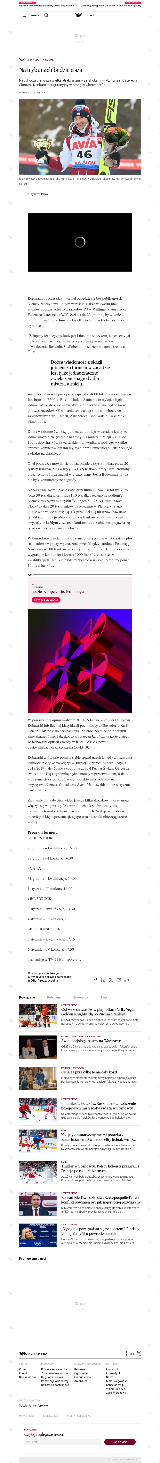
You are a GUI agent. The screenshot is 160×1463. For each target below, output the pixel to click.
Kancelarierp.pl (115, 1384)
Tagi (103, 997)
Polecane (54, 997)
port (90, 15)
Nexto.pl (111, 1377)
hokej (64, 1162)
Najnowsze (81, 997)
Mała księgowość (116, 1381)
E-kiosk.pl (112, 1369)
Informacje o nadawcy (54, 1381)
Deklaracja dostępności (55, 1384)
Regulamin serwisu (53, 1377)
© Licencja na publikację (43, 973)
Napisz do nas (27, 1377)
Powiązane (27, 997)
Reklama (79, 1369)
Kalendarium (50, 1416)
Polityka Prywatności (54, 1369)
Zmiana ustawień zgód (55, 1373)
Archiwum (80, 1381)
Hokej (64, 1131)
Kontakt (24, 1373)
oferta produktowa (79, 1416)
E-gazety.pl (113, 1373)
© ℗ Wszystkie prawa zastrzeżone (49, 976)
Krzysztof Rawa (38, 194)
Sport (29, 60)
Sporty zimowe (44, 60)
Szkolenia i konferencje (33, 1405)
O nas (22, 1369)
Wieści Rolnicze (115, 1388)
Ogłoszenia (81, 1373)
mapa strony (26, 1416)
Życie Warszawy (116, 1392)
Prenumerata (82, 1377)
